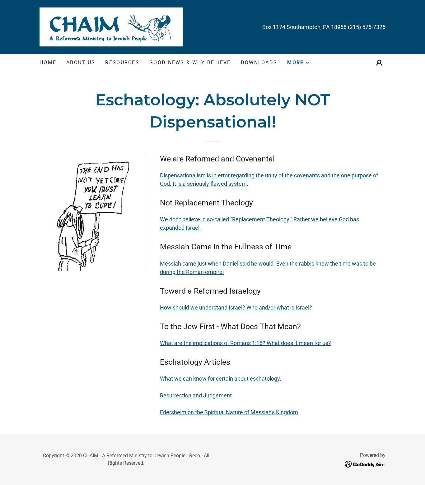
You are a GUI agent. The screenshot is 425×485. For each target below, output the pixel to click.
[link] (111, 26)
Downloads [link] (259, 62)
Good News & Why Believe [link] (190, 62)
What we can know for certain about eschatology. (220, 378)
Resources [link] (122, 62)
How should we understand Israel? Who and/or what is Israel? (236, 307)
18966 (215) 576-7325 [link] (358, 27)
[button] (298, 62)
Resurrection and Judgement (196, 395)
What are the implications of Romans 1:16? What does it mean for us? (245, 343)
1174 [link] (279, 27)
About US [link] (80, 62)
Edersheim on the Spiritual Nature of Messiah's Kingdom (229, 412)
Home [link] (48, 62)
